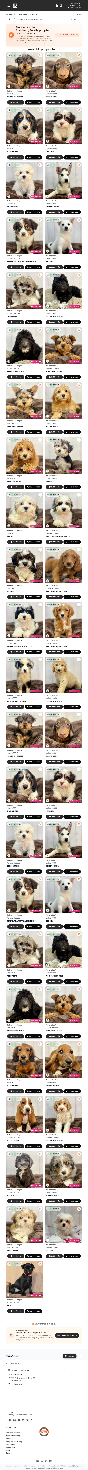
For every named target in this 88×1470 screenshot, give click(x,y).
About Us (9, 1438)
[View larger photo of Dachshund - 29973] (40, 1044)
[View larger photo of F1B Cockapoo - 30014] (40, 440)
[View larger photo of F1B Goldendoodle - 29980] (79, 659)
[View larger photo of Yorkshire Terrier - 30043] (40, 55)
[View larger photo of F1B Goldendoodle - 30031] (79, 275)
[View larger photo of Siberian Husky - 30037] (79, 165)
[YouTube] (18, 1420)
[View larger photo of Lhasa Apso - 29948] (40, 1209)
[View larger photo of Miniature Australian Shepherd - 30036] (40, 220)
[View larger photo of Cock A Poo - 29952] (40, 1154)
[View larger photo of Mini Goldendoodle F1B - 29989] (79, 604)
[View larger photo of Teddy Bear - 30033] (40, 275)
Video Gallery (11, 1447)
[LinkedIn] (31, 1420)
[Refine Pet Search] (9, 19)
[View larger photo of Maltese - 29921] (79, 1209)
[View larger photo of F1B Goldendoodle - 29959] (79, 1099)
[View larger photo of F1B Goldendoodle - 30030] (40, 330)
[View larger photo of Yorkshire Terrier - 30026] (79, 330)
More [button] (80, 14)
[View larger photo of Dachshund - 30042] (79, 55)
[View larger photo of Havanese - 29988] (40, 550)
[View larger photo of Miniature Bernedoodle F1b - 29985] (40, 604)
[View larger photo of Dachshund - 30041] (40, 110)
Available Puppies (13, 1433)
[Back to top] (79, 1356)
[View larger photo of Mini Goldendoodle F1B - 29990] (79, 550)
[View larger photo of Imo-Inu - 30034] (79, 220)
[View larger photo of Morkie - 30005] (79, 440)
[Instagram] (14, 1420)
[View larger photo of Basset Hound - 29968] (40, 1099)
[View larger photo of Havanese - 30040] (79, 110)
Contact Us (10, 1444)
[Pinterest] (23, 1420)
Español (11, 1453)
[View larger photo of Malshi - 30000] (40, 495)
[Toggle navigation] (8, 5)
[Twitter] (27, 1420)
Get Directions (16, 1384)
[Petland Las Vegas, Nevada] (15, 5)
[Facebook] (10, 1420)
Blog (8, 1450)
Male (12, 94)
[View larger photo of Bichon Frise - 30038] (40, 165)
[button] (14, 55)
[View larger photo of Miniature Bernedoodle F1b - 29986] (79, 495)
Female (13, 203)
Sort (75, 19)
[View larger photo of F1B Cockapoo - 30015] (79, 385)
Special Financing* (13, 1435)
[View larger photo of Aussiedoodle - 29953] (79, 1154)
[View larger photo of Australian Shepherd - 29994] (40, 659)
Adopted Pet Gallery (14, 1441)
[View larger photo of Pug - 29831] (40, 1264)
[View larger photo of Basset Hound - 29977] (79, 1044)
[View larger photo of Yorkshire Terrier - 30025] (40, 385)
